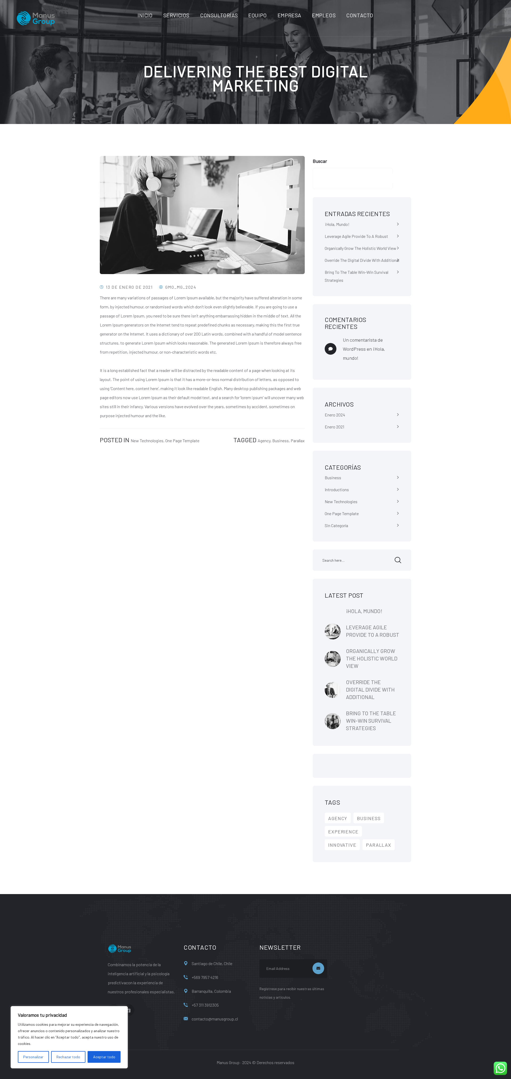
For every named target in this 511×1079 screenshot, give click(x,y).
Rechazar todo (68, 1057)
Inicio (145, 15)
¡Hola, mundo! (337, 224)
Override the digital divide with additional (362, 260)
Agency (264, 440)
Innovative (342, 845)
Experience (343, 831)
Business (280, 440)
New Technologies (147, 440)
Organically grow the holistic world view (360, 248)
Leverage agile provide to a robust (356, 236)
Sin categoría (336, 525)
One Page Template (182, 440)
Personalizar (33, 1057)
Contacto (359, 15)
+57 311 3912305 (205, 1004)
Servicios (176, 15)
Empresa (289, 15)
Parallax (298, 440)
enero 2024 (335, 414)
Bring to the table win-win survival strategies (356, 276)
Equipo (257, 15)
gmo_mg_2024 (180, 287)
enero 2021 (334, 426)
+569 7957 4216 (205, 977)
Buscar (320, 161)
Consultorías (219, 15)
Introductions (337, 489)
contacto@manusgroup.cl (215, 1018)
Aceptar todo (104, 1057)
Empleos (324, 15)
